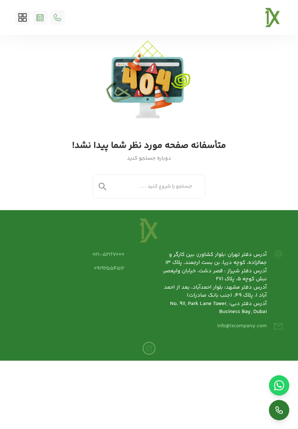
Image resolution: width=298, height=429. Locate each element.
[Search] (102, 186)
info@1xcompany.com (242, 326)
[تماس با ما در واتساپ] (279, 385)
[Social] (149, 348)
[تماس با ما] (279, 410)
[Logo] (273, 17)
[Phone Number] (57, 17)
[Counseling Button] (40, 17)
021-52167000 (108, 254)
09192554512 (109, 268)
